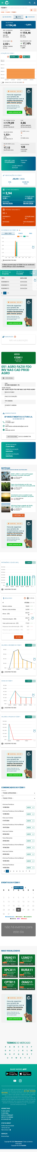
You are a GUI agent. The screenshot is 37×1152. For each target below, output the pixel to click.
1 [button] (4, 293)
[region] (18, 576)
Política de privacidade (7, 1125)
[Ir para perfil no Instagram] (20, 1082)
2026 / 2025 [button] (8, 233)
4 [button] (16, 871)
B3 (25, 1091)
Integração (6, 1119)
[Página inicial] (7, 3)
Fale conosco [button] (6, 1129)
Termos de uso (5, 1127)
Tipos (2, 795)
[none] (18, 101)
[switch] (18, 82)
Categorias (3, 790)
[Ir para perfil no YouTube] (15, 1082)
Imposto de (7, 1117)
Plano (5, 1111)
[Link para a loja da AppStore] (24, 1074)
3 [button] (13, 871)
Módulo (7, 1115)
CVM (27, 1091)
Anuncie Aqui (5, 1136)
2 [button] (10, 871)
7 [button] (26, 871)
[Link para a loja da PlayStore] (12, 1074)
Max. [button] (30, 233)
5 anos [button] (20, 233)
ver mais (19, 637)
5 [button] (19, 871)
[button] (2, 2)
